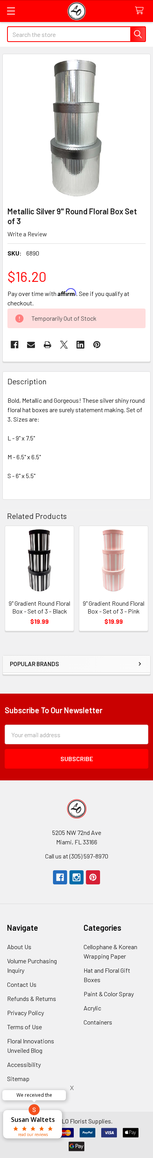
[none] (76, 128)
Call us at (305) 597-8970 (76, 856)
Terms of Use (24, 1026)
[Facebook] (14, 345)
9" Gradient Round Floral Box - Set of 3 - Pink (113, 607)
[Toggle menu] (11, 11)
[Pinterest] (93, 877)
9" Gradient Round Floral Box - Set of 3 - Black (39, 607)
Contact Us (21, 984)
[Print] (47, 345)
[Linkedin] (80, 345)
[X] (64, 345)
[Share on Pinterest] (97, 345)
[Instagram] (76, 877)
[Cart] (141, 11)
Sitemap (18, 1078)
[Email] (31, 345)
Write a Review (27, 233)
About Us (19, 946)
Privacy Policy (25, 1012)
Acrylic (92, 1008)
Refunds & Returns (31, 998)
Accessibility (24, 1064)
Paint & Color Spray (109, 993)
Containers (98, 1022)
